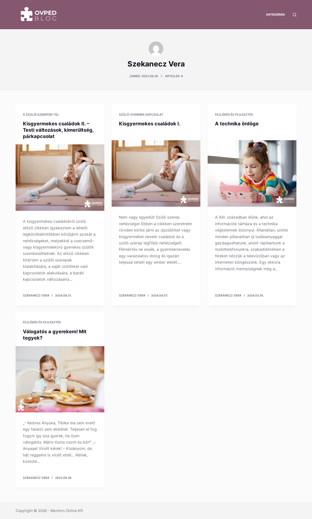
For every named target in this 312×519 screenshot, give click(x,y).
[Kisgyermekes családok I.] (156, 173)
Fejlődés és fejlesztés (234, 114)
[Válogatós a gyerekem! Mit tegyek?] (60, 379)
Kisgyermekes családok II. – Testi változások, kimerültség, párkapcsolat (58, 130)
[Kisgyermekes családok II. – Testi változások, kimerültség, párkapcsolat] (60, 177)
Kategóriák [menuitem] (275, 14)
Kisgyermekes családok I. (149, 124)
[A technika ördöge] (252, 173)
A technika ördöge (237, 124)
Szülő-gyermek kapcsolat (141, 114)
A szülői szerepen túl (41, 114)
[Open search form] (294, 15)
